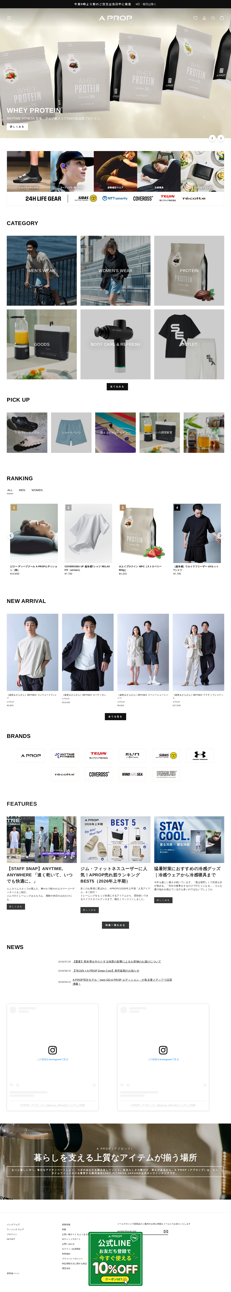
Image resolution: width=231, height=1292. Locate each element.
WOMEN (37, 490)
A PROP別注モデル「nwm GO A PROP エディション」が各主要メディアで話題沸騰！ (122, 981)
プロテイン (12, 1234)
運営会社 (66, 1268)
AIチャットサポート (71, 1239)
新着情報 (66, 1224)
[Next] (220, 138)
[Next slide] (220, 535)
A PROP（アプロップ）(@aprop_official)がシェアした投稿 (52, 1105)
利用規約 (66, 1254)
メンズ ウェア (13, 1224)
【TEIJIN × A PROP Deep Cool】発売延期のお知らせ (106, 970)
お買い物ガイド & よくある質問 (77, 1234)
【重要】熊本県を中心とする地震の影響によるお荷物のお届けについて (117, 961)
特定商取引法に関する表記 (74, 1263)
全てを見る (115, 716)
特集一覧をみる (115, 925)
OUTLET (11, 1239)
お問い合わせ (68, 1244)
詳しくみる (15, 906)
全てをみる (117, 386)
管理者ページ (13, 1273)
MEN (22, 490)
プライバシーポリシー (72, 1259)
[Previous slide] (10, 535)
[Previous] (212, 138)
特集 (64, 1229)
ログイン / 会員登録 (71, 1249)
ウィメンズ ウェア (15, 1229)
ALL (10, 490)
